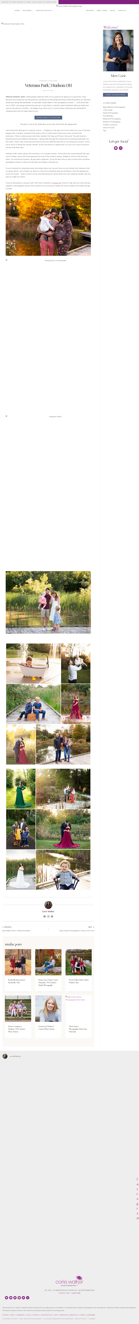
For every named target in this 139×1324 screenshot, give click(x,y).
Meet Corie (102, 10)
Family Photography (110, 113)
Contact (122, 10)
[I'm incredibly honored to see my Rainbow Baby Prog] (36, 1097)
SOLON (28, 1315)
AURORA (36, 1315)
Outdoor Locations (48, 81)
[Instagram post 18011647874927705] (81, 1064)
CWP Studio (108, 110)
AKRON (82, 1315)
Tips (104, 130)
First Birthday (108, 116)
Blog (113, 10)
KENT (56, 1315)
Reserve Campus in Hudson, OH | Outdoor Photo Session (16, 1029)
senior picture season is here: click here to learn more (29, 2)
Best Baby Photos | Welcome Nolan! (16, 929)
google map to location (48, 117)
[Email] (10, 1297)
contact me (56, 183)
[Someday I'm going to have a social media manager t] (125, 1071)
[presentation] (18, 962)
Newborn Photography (111, 122)
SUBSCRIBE (76, 1293)
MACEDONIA (64, 1315)
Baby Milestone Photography (114, 107)
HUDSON (5, 1315)
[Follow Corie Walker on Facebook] (44, 916)
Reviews (90, 10)
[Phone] (6, 1297)
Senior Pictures (109, 128)
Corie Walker (48, 911)
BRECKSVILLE (74, 1315)
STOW (12, 1315)
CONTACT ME (64, 1293)
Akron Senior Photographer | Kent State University (78, 1029)
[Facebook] (131, 2)
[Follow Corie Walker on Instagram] (48, 916)
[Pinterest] (23, 1297)
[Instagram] (135, 2)
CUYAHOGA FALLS (46, 1315)
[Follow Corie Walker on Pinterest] (52, 916)
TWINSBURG (20, 1315)
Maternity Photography (112, 119)
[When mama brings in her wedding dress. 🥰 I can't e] (58, 1067)
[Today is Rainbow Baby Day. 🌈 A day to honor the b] (13, 1094)
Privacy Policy (81, 1319)
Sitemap (92, 1319)
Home (17, 10)
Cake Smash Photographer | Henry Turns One (76, 929)
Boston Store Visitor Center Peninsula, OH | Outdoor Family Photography (48, 982)
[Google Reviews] (27, 1297)
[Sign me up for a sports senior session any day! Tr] (103, 1078)
